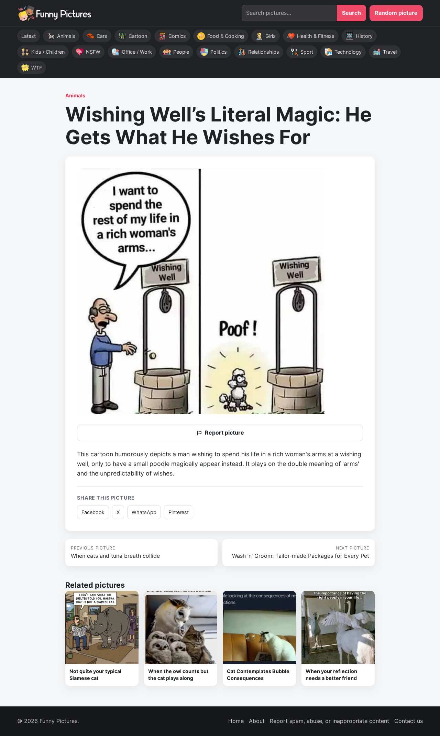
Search (351, 12)
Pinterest (178, 512)
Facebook (92, 512)
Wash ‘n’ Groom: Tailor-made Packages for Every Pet (300, 552)
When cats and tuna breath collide (115, 552)
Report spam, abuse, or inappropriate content (329, 720)
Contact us (408, 720)
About (257, 720)
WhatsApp (144, 512)
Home (236, 720)
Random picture (396, 12)
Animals (75, 96)
